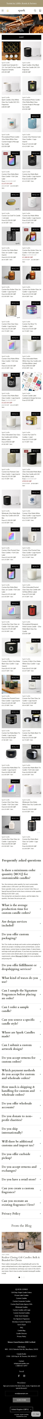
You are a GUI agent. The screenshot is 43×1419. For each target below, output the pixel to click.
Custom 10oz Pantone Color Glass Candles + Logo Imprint (31, 139)
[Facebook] (18, 1375)
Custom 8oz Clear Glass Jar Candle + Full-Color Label (11, 625)
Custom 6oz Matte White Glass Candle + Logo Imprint (31, 217)
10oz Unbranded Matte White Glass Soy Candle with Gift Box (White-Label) (31, 361)
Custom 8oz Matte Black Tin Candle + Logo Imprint (11, 769)
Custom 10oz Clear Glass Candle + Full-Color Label (10, 803)
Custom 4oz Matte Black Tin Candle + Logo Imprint (11, 734)
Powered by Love (21, 1416)
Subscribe (21, 1400)
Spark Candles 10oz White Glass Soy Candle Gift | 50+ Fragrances (10, 102)
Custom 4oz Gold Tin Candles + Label (29, 436)
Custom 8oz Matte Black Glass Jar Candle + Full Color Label (11, 589)
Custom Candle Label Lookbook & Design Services (31, 397)
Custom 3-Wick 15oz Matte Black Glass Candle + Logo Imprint (11, 663)
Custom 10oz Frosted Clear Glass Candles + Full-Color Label (11, 552)
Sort (21, 37)
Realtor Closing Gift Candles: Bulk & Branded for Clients (21, 1259)
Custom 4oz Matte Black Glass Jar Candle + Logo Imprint (10, 252)
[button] (19, 1277)
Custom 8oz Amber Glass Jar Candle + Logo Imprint (11, 291)
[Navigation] (2, 10)
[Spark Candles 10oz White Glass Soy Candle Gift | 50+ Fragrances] (11, 85)
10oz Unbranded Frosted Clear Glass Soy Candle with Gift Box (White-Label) (31, 589)
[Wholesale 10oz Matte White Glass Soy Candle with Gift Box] (31, 788)
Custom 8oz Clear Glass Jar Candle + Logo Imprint (11, 840)
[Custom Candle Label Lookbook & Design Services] (31, 381)
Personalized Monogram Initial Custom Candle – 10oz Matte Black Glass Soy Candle (31, 627)
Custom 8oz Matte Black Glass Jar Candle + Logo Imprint (30, 841)
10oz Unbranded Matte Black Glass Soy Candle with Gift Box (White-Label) (31, 474)
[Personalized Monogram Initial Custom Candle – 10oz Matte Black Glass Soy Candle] (31, 610)
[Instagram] (24, 1375)
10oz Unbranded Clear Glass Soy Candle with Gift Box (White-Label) (11, 437)
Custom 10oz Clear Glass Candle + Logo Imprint (10, 325)
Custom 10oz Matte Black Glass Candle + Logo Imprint (11, 397)
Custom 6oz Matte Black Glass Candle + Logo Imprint (31, 175)
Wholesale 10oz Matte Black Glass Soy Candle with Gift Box (11, 515)
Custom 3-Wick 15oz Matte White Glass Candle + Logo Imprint (31, 663)
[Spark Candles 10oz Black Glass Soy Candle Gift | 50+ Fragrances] (31, 50)
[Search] (35, 10)
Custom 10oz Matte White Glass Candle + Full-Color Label (10, 361)
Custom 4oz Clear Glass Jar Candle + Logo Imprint (31, 699)
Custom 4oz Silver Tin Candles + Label (29, 325)
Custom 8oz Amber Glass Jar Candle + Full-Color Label (31, 251)
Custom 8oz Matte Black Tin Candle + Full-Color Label (31, 769)
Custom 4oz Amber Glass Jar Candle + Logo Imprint (31, 291)
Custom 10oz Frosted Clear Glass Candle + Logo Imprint (31, 551)
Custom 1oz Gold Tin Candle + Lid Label (11, 217)
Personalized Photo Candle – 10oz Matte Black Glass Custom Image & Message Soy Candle (31, 103)
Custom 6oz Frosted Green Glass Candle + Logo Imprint (11, 699)
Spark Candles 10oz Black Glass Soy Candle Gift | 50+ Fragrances (31, 67)
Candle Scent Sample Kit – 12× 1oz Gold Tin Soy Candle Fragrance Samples (11, 67)
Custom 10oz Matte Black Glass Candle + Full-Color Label (10, 176)
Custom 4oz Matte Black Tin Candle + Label (31, 734)
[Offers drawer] (7, 10)
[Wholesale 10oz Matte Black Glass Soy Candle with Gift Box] (11, 499)
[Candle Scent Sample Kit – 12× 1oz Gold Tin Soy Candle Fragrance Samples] (11, 50)
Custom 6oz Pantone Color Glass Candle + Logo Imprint (11, 473)
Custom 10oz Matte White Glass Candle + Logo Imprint (31, 514)
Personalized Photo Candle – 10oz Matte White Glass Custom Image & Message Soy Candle (11, 140)
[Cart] (40, 10)
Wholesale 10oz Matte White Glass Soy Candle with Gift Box (31, 804)
